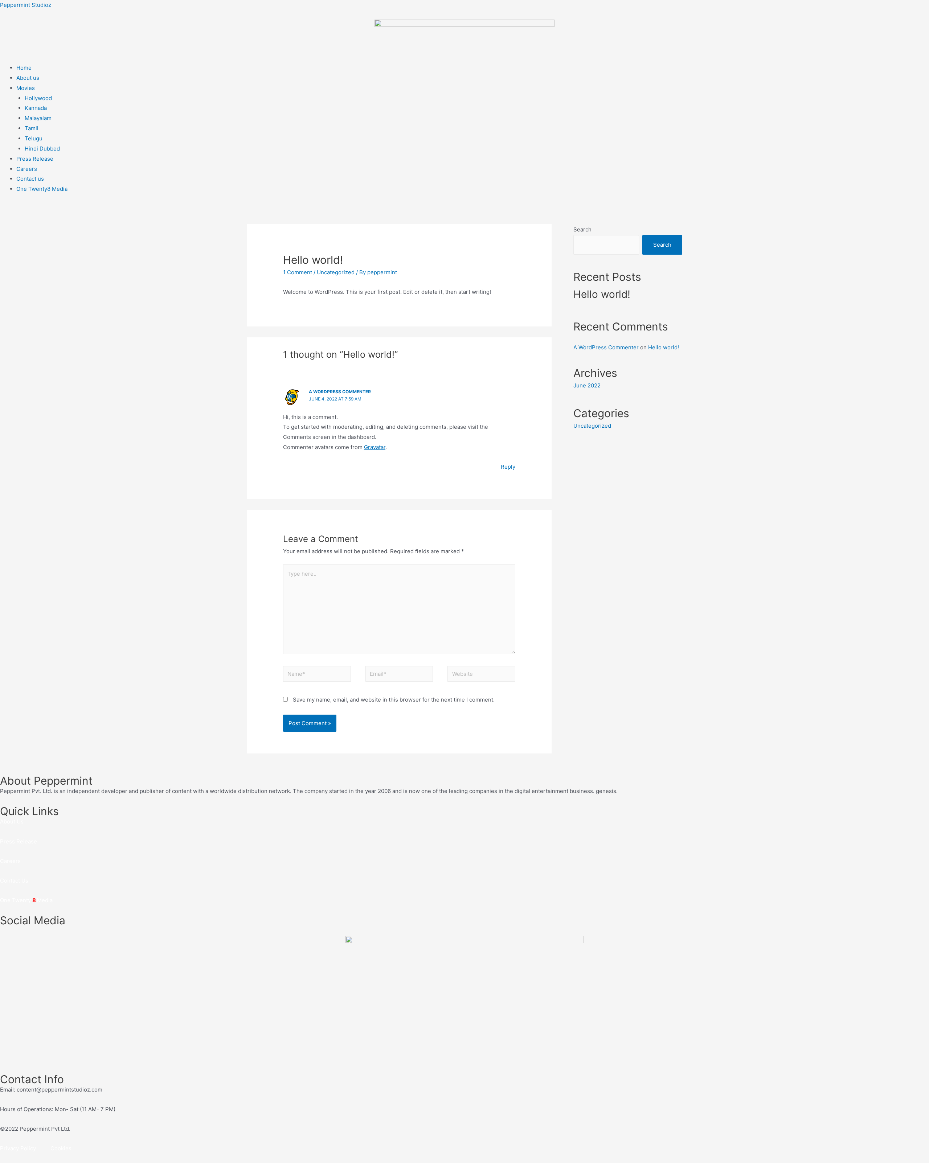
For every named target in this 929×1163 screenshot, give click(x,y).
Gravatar (374, 447)
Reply (508, 466)
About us (27, 77)
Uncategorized (336, 272)
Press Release (34, 158)
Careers (26, 168)
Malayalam (38, 118)
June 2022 (587, 385)
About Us (12, 821)
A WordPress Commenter (340, 391)
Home (24, 67)
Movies (25, 88)
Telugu (33, 138)
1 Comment (297, 272)
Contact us (30, 178)
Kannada (36, 107)
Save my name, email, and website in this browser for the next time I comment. (394, 699)
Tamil (31, 128)
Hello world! (601, 294)
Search (582, 229)
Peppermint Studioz (25, 4)
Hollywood (38, 98)
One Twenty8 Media (41, 188)
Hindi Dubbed (42, 148)
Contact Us (14, 880)
